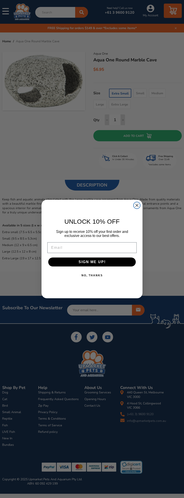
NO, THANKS (92, 275)
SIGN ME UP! (92, 262)
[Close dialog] (137, 205)
